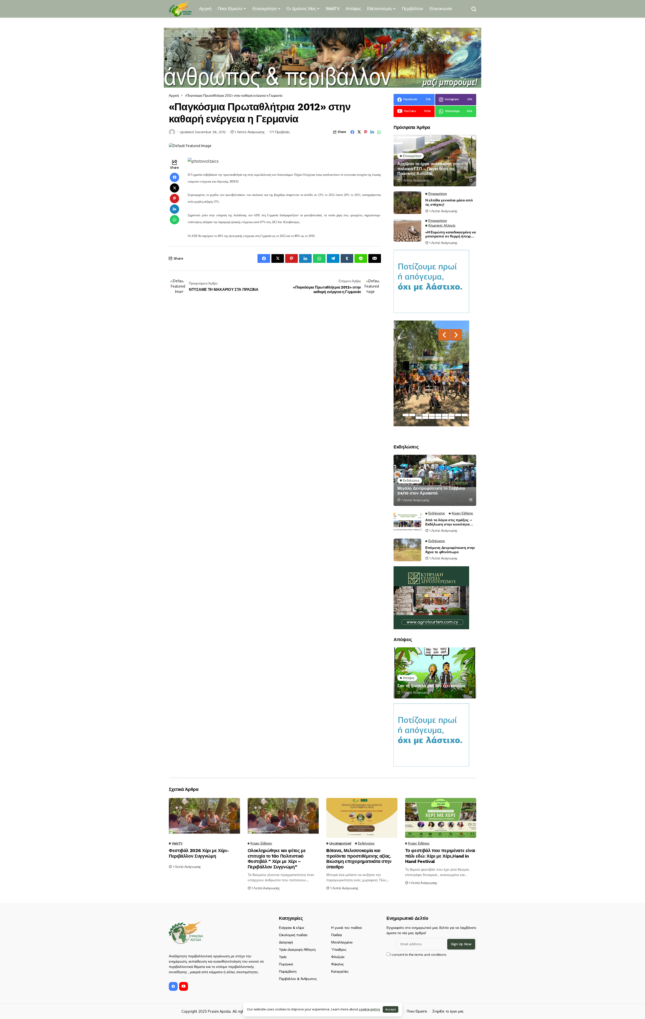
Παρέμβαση (287, 971)
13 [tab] (432, 417)
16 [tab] (451, 417)
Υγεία (282, 957)
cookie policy (369, 1009)
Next (456, 334)
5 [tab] (432, 415)
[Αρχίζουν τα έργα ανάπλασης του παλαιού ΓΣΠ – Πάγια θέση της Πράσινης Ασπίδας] (435, 160)
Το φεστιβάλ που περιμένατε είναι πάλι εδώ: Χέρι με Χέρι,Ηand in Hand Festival (440, 856)
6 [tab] (438, 415)
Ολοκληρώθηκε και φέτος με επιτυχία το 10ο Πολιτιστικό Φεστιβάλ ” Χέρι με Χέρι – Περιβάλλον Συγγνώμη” (277, 858)
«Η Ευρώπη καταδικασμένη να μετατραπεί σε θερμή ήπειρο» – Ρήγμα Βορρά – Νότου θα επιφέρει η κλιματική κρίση (450, 234)
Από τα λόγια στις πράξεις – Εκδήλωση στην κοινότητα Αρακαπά (448, 522)
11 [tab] (419, 417)
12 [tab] (425, 417)
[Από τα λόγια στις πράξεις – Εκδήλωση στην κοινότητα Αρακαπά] (407, 522)
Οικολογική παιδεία (293, 935)
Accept (390, 1009)
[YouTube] (183, 986)
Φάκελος (337, 964)
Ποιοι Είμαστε (417, 1011)
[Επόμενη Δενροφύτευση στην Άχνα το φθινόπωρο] (407, 550)
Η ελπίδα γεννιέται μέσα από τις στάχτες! (449, 202)
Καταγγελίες (339, 971)
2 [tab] (412, 415)
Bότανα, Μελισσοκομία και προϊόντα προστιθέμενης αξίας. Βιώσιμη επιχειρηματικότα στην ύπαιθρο (359, 858)
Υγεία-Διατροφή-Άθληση (297, 949)
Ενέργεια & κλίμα (291, 928)
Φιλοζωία (337, 957)
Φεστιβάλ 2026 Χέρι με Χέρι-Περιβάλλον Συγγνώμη (199, 853)
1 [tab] (406, 415)
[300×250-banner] (431, 597)
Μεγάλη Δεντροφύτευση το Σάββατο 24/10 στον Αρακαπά (431, 491)
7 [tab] (445, 415)
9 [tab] (458, 415)
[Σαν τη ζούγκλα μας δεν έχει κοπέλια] (435, 672)
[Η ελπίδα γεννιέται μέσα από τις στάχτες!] (407, 202)
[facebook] (173, 986)
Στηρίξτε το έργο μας (448, 1011)
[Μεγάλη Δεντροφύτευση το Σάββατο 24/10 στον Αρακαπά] (435, 480)
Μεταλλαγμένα (341, 942)
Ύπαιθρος (338, 949)
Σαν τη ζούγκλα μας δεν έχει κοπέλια (431, 685)
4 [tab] (425, 415)
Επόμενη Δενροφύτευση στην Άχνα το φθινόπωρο (450, 550)
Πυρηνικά (286, 964)
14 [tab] (438, 417)
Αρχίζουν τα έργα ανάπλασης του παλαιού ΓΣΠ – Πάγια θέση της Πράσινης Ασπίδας (428, 168)
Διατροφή (286, 942)
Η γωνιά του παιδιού (346, 928)
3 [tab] (419, 415)
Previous (444, 334)
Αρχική (174, 95)
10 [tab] (465, 415)
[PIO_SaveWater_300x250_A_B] (431, 281)
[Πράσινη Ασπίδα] (180, 9)
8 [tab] (451, 415)
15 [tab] (445, 417)
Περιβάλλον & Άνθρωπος (298, 979)
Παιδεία (336, 935)
